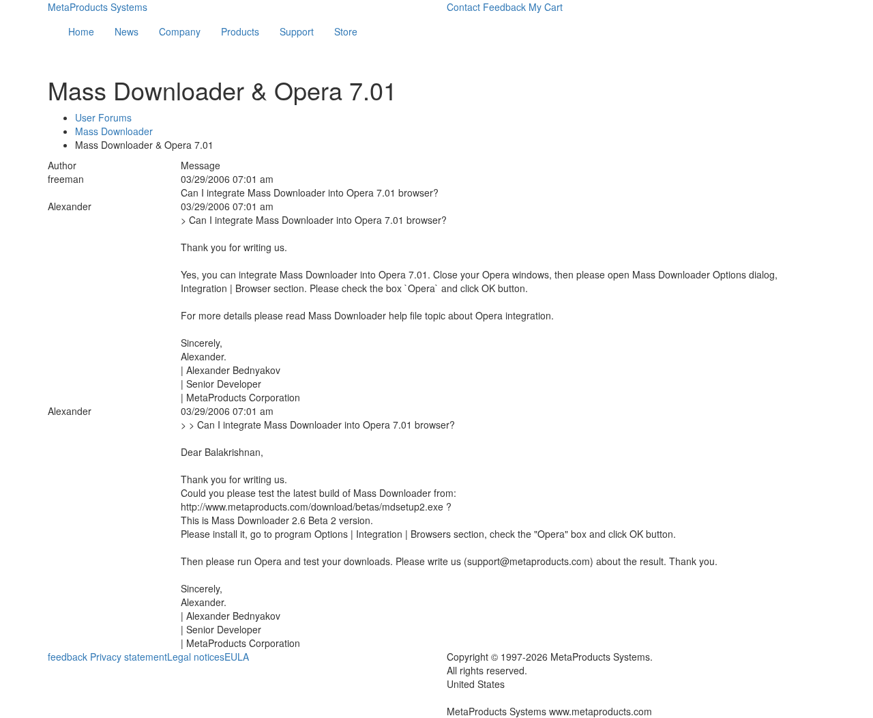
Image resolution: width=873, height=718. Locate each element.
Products (240, 31)
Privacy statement (128, 656)
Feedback (504, 7)
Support (297, 31)
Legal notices (195, 656)
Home (81, 31)
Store (345, 31)
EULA (236, 656)
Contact (463, 7)
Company (180, 31)
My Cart (546, 7)
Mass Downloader (114, 131)
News (126, 31)
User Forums (103, 117)
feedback (67, 656)
